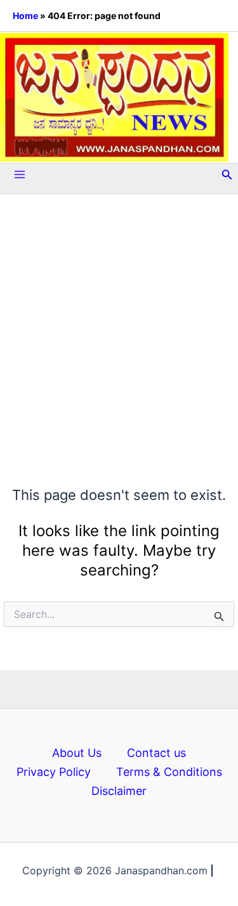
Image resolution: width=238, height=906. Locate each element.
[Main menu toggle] (19, 174)
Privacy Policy (54, 771)
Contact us (156, 752)
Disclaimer (119, 791)
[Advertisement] (119, 312)
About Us (77, 752)
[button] (227, 175)
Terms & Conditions (169, 771)
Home (25, 15)
